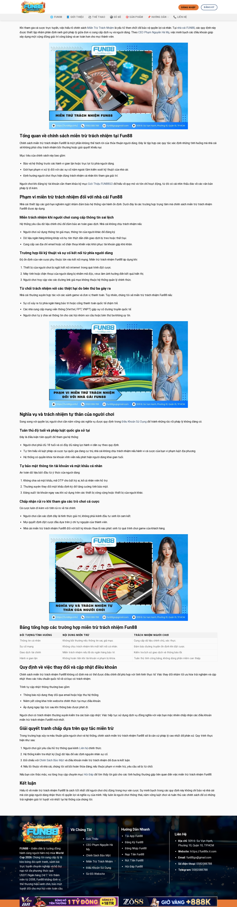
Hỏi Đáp (89, 774)
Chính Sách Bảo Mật (51, 760)
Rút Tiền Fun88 (134, 860)
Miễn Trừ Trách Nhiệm (100, 27)
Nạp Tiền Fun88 (134, 854)
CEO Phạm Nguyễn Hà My (153, 32)
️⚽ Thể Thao (96, 17)
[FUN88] (37, 7)
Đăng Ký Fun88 (134, 842)
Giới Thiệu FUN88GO (100, 183)
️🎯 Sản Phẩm (134, 17)
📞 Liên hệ (180, 17)
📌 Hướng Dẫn (157, 17)
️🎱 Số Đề (115, 17)
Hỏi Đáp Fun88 (134, 866)
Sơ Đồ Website (95, 873)
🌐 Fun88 (56, 17)
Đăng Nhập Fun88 (136, 848)
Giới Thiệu (92, 838)
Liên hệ (83, 748)
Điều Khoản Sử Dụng (134, 421)
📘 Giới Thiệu (75, 17)
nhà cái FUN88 (186, 27)
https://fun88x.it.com (203, 851)
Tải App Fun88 (134, 836)
